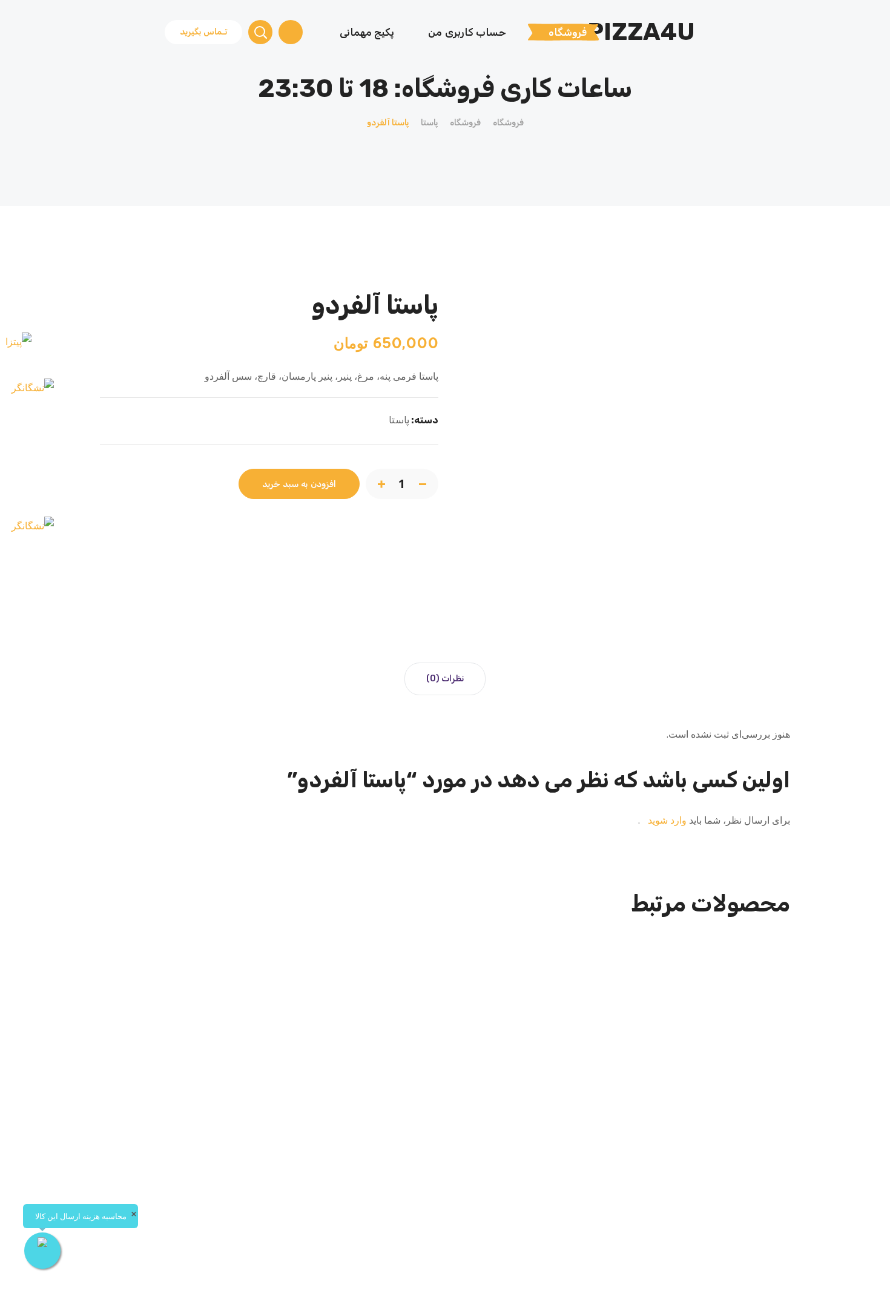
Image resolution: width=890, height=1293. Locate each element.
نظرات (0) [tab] (445, 678)
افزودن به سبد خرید (299, 484)
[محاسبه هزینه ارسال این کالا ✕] (42, 1250)
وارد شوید (666, 820)
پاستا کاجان (710, 1117)
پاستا (429, 122)
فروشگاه (508, 122)
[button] (203, 32)
